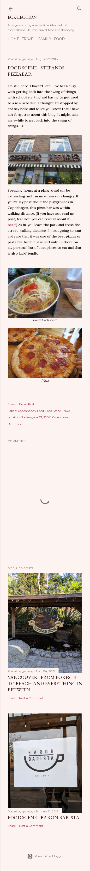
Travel (29, 39)
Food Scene (53, 411)
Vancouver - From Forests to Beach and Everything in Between (45, 683)
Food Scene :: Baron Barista (43, 817)
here (11, 225)
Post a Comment (31, 698)
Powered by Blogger (49, 856)
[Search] (79, 7)
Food (59, 39)
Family (44, 39)
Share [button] (12, 404)
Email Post (26, 404)
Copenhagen (27, 411)
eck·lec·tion (22, 17)
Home (13, 39)
